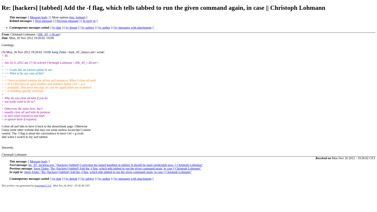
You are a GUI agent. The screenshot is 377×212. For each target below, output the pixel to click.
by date (56, 27)
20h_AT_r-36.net (48, 34)
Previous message (68, 21)
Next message (43, 21)
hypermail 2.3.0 (43, 185)
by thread (71, 27)
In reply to (89, 21)
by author (104, 27)
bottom (80, 17)
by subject (87, 27)
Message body (39, 17)
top (72, 17)
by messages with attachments (133, 27)
